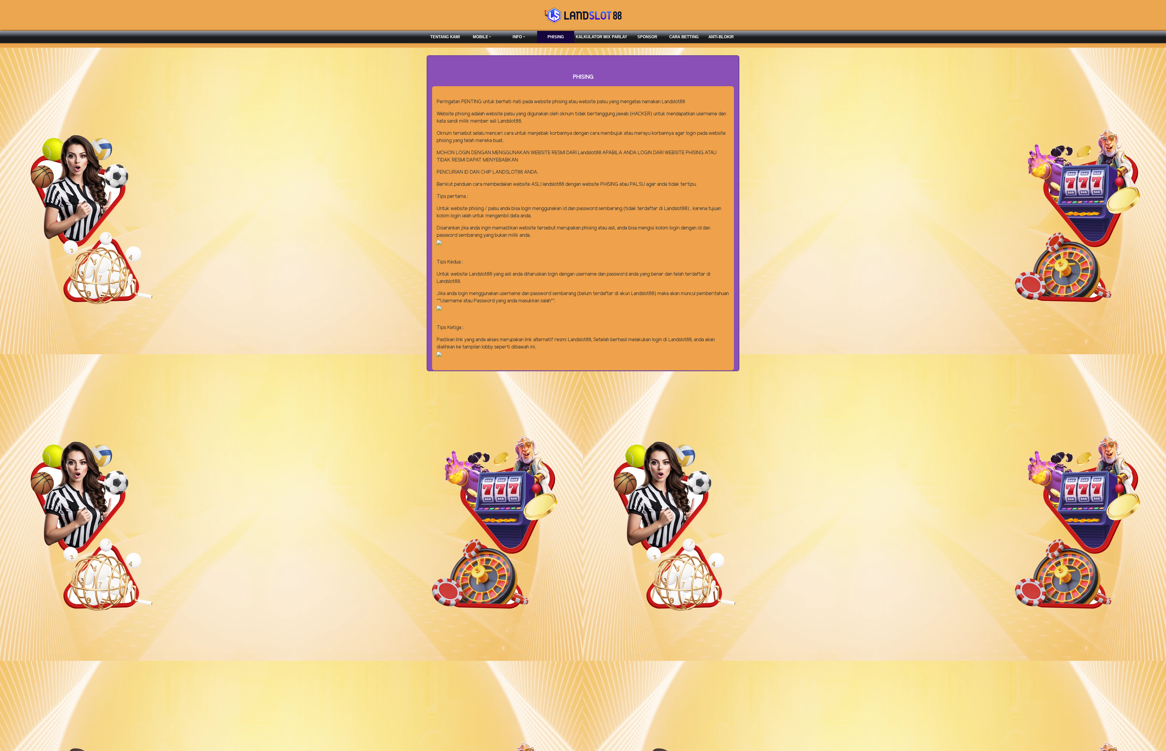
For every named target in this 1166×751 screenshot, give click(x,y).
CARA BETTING (684, 37)
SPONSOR (647, 37)
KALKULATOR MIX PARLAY (601, 37)
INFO (517, 37)
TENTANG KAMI (445, 37)
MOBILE (480, 37)
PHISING (555, 37)
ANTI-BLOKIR (721, 37)
